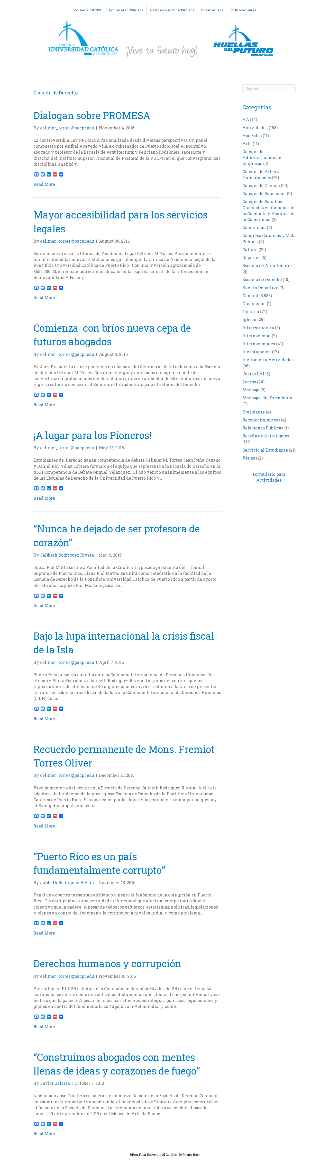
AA (245, 119)
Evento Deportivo (260, 287)
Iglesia (249, 319)
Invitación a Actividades (268, 359)
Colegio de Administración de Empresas (261, 157)
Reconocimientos (260, 419)
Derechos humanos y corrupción (107, 963)
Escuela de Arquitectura (267, 265)
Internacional (256, 335)
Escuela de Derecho (262, 279)
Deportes (251, 257)
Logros (249, 381)
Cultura (250, 249)
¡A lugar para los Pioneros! (92, 435)
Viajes (248, 458)
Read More (44, 184)
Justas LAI (253, 373)
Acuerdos (252, 135)
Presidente (253, 412)
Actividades (255, 127)
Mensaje (250, 389)
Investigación (256, 351)
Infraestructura (258, 327)
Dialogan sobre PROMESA (94, 115)
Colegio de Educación (264, 193)
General (250, 295)
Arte (247, 143)
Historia (250, 311)
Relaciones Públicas (262, 427)
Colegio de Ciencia (261, 185)
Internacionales (258, 343)
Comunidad (254, 227)
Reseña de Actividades (265, 435)
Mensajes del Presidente (267, 397)
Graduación (254, 303)
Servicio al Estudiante (265, 450)
